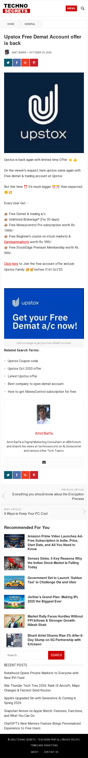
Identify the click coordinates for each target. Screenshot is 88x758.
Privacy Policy (70, 739)
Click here (11, 264)
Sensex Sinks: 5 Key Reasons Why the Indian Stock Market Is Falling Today (55, 562)
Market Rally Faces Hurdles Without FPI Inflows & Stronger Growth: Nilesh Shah (55, 620)
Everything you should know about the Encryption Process (48, 496)
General (30, 24)
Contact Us (51, 752)
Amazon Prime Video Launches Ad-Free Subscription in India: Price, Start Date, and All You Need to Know (55, 542)
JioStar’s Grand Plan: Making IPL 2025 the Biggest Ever (53, 599)
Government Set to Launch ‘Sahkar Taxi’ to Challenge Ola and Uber (55, 579)
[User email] (44, 462)
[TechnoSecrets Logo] (17, 8)
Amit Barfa (19, 52)
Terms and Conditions (44, 745)
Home (10, 24)
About (35, 752)
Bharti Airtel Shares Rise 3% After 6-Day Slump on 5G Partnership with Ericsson (55, 639)
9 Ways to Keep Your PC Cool (26, 513)
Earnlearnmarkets (16, 242)
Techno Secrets (25, 739)
